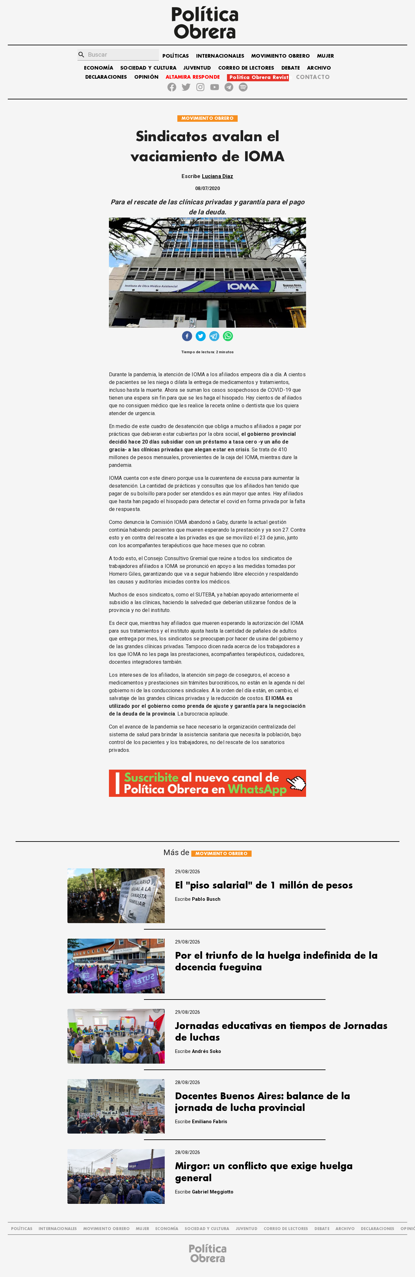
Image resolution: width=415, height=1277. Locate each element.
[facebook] (187, 337)
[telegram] (214, 337)
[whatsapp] (228, 337)
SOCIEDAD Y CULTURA (148, 68)
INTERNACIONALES (220, 56)
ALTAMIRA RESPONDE (193, 77)
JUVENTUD (197, 68)
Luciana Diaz (217, 176)
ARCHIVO (319, 68)
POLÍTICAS (175, 56)
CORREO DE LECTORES (246, 68)
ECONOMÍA (98, 68)
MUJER (325, 56)
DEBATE (290, 68)
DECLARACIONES (106, 77)
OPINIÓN (146, 77)
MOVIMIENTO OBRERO (280, 56)
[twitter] (201, 337)
